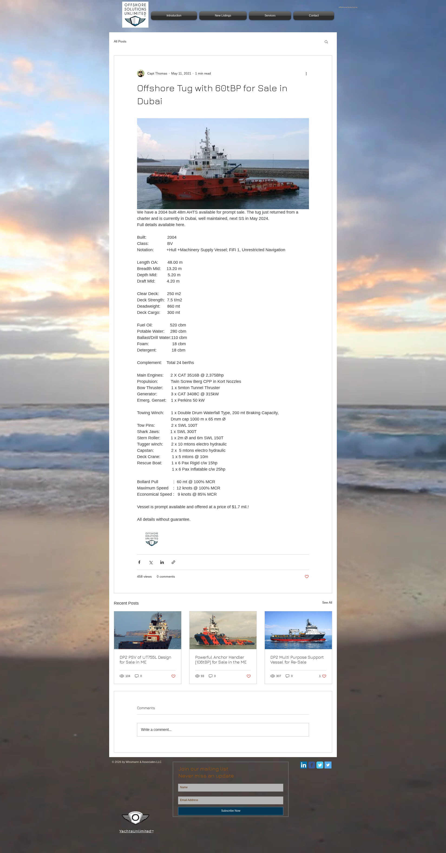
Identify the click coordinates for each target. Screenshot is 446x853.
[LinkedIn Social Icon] (303, 765)
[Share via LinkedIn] (162, 562)
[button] (326, 41)
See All (327, 602)
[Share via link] (173, 562)
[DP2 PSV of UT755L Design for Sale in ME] (147, 630)
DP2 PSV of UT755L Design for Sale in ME (145, 659)
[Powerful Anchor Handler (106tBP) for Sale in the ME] (223, 630)
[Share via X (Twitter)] (150, 562)
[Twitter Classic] (319, 765)
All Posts (120, 41)
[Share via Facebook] (139, 562)
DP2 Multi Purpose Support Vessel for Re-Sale (297, 659)
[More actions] (306, 73)
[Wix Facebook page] (311, 765)
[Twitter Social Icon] (328, 765)
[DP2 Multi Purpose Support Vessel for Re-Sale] (298, 630)
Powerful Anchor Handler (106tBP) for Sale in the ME (220, 659)
